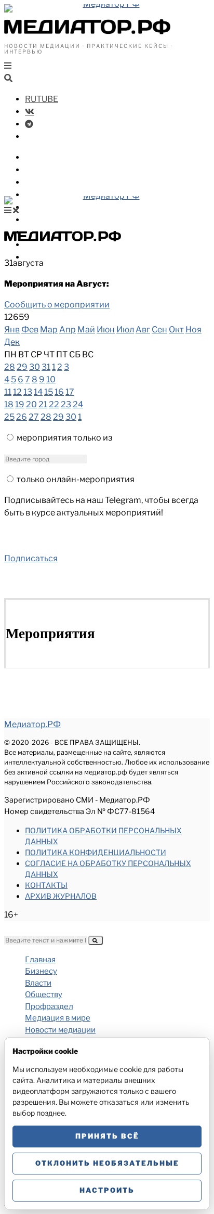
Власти (40, 169)
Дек (12, 342)
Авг (143, 329)
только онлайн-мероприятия (76, 479)
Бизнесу (42, 157)
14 (38, 392)
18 (9, 404)
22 (54, 404)
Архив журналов (61, 896)
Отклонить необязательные (107, 1163)
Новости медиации (67, 219)
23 (66, 404)
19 (19, 404)
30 (34, 367)
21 (42, 404)
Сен (159, 329)
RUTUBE (41, 99)
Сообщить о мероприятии (57, 304)
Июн (106, 329)
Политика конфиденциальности (95, 852)
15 (48, 392)
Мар (49, 329)
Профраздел (51, 194)
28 (9, 367)
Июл (125, 329)
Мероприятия (54, 244)
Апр (67, 329)
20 (31, 404)
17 (69, 392)
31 (46, 367)
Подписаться (31, 558)
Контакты (46, 885)
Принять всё (107, 1136)
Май (86, 329)
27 (34, 417)
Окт (176, 329)
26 (21, 417)
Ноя (193, 329)
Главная (40, 959)
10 (51, 379)
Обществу (46, 182)
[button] (95, 940)
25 (9, 417)
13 (27, 392)
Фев (29, 329)
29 (22, 367)
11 (7, 392)
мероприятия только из (64, 438)
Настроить (107, 1190)
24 (78, 404)
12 (17, 392)
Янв (12, 329)
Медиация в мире (62, 207)
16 (59, 392)
